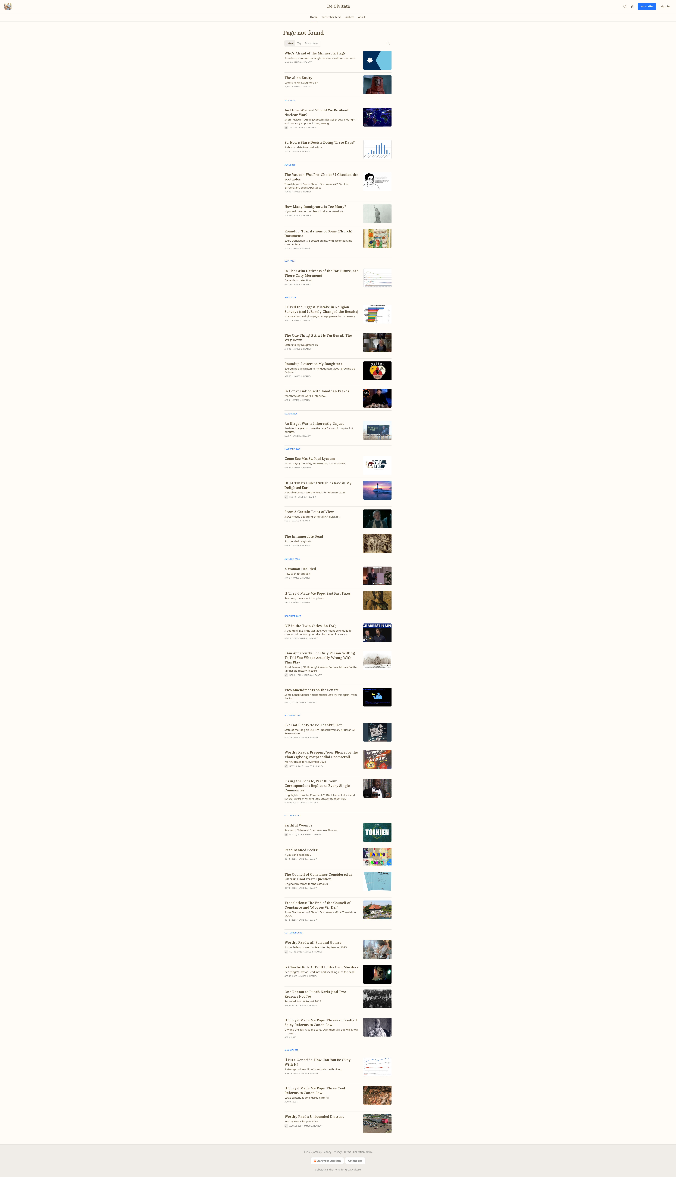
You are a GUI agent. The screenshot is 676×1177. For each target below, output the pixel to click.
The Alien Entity (298, 78)
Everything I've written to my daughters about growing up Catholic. (319, 370)
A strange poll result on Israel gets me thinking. (313, 1069)
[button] (314, 17)
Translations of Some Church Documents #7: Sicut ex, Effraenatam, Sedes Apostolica (316, 185)
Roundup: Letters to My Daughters (313, 364)
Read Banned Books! (301, 850)
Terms (347, 1152)
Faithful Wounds (298, 825)
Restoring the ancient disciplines (304, 598)
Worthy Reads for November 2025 (305, 761)
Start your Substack (329, 1160)
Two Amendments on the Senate (311, 690)
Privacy (337, 1152)
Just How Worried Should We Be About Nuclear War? (316, 112)
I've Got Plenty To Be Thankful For (313, 725)
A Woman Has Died (300, 569)
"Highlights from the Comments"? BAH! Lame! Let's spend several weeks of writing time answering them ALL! (319, 796)
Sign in (665, 6)
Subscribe (646, 6)
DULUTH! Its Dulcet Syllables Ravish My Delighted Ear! (318, 485)
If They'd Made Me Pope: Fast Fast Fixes (317, 593)
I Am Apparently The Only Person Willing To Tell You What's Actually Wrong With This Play (319, 657)
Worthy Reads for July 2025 (301, 1121)
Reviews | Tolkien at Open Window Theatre (310, 830)
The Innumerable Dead (303, 536)
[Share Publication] (632, 6)
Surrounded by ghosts (297, 541)
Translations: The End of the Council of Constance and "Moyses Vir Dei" (317, 905)
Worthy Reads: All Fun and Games (312, 942)
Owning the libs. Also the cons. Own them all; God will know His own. (321, 1031)
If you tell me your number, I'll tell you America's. (314, 211)
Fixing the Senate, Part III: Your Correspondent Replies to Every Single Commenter (317, 785)
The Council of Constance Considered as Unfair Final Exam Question (318, 876)
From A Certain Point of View (309, 512)
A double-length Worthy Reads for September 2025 (315, 947)
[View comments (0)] (311, 381)
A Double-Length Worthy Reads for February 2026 (315, 492)
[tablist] (302, 43)
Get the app (355, 1160)
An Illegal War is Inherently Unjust (314, 423)
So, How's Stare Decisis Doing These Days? (319, 142)
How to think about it (297, 573)
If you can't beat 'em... (297, 854)
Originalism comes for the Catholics (306, 884)
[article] (338, 60)
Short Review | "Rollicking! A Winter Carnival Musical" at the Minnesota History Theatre (320, 668)
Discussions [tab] (311, 43)
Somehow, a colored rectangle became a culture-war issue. (320, 58)
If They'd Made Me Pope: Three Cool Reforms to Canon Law (314, 1090)
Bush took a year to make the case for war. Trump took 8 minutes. (318, 430)
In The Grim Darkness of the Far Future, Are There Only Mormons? (321, 273)
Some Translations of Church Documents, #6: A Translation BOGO (320, 913)
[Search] (624, 6)
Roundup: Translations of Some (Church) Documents (318, 233)
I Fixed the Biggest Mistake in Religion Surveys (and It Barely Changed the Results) (321, 309)
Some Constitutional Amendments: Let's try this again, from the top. (320, 696)
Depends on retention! (298, 280)
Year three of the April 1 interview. (305, 396)
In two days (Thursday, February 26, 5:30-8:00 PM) (315, 463)
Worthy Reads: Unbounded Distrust (314, 1116)
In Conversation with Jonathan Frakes (316, 391)
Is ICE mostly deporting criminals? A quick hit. (312, 516)
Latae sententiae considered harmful (306, 1097)
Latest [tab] (290, 43)
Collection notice (363, 1152)
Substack (320, 1169)
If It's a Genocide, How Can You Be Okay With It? (317, 1062)
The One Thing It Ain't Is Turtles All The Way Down (318, 337)
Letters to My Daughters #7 (301, 82)
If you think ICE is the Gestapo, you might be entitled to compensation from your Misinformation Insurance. (318, 632)
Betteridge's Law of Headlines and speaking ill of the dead (319, 972)
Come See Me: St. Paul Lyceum (309, 458)
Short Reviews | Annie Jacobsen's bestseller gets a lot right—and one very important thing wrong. (321, 121)
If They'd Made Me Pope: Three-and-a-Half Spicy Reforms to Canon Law (320, 1022)
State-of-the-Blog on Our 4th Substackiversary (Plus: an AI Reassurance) (319, 731)
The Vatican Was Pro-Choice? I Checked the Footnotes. (321, 177)
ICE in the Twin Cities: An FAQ (310, 626)
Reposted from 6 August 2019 (302, 1001)
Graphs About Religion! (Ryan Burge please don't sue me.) (319, 316)
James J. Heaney (303, 62)
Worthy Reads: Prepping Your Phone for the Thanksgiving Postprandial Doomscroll (321, 754)
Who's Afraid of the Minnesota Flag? (315, 53)
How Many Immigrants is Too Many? (315, 206)
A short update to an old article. (303, 147)
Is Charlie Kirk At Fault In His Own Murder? (321, 967)
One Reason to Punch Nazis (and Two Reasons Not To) (315, 994)
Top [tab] (299, 43)
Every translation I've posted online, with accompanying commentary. (318, 242)
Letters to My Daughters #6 (301, 344)
